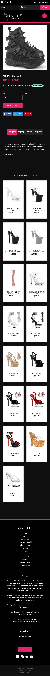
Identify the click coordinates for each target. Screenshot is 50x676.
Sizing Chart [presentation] (38, 132)
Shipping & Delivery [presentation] (25, 132)
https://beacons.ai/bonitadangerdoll (25, 621)
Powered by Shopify (25, 672)
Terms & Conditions (25, 557)
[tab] (12, 132)
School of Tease (25, 545)
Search (25, 536)
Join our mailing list (25, 636)
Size (4, 93)
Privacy (25, 554)
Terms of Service (25, 563)
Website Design (22, 670)
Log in (3, 7)
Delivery (25, 560)
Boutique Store (25, 539)
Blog (25, 551)
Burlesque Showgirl (25, 542)
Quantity (26, 93)
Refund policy (25, 566)
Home (25, 533)
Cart (46, 7)
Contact (25, 548)
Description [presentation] (12, 132)
